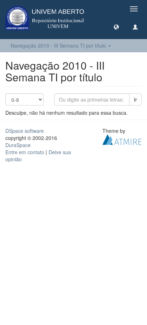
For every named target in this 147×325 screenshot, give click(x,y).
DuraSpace (18, 144)
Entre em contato (24, 152)
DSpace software (24, 130)
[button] (116, 27)
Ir (135, 99)
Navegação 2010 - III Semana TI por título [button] (59, 45)
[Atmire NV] (122, 138)
